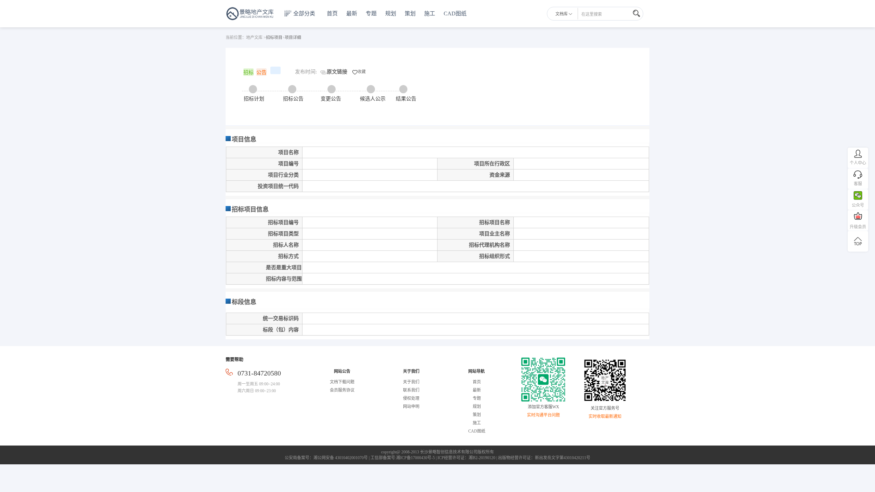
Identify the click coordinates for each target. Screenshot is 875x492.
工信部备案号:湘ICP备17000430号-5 (403, 457)
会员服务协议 (342, 390)
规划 (390, 13)
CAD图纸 (455, 13)
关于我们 (411, 382)
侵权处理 (411, 398)
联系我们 (411, 390)
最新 (351, 13)
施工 (429, 13)
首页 (332, 13)
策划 (410, 13)
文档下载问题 (342, 382)
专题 (371, 13)
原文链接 (337, 71)
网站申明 (411, 406)
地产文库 (254, 37)
